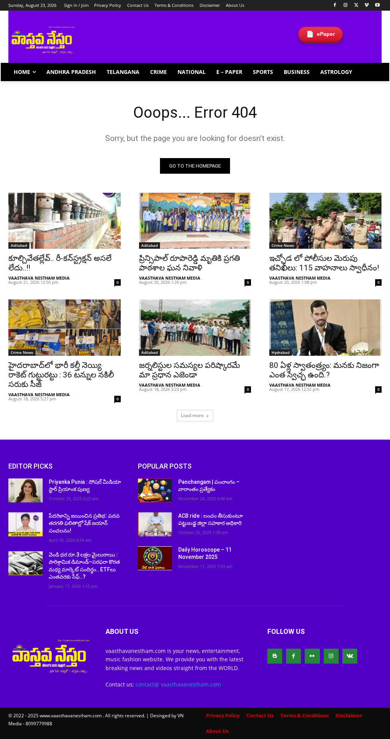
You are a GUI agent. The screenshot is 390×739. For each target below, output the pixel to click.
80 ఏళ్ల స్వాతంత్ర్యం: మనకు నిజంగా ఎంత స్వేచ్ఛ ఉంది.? (324, 370)
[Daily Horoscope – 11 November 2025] (155, 558)
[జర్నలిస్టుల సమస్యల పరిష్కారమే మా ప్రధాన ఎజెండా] (195, 327)
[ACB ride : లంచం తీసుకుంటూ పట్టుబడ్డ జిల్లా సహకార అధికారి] (155, 524)
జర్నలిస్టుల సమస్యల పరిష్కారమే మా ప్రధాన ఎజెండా (189, 370)
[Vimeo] (366, 5)
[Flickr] (312, 656)
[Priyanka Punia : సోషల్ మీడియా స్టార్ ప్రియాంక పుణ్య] (25, 490)
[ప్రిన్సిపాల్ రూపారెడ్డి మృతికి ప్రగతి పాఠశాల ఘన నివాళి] (195, 221)
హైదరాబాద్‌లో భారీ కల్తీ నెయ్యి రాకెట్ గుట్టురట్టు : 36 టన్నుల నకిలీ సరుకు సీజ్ (61, 375)
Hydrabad (280, 352)
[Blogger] (274, 656)
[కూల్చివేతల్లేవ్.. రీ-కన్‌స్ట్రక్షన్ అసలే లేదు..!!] (64, 221)
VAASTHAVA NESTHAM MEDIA (39, 278)
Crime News (283, 245)
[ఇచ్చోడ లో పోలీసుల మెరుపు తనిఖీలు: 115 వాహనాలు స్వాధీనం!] (325, 221)
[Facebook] (335, 5)
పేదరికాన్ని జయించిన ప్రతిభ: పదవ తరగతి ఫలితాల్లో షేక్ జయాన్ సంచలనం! (84, 523)
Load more (192, 415)
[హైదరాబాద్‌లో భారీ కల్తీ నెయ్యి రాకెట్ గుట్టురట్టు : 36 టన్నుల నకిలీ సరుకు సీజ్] (64, 327)
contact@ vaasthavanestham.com (178, 684)
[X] (356, 5)
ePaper (320, 34)
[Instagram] (345, 5)
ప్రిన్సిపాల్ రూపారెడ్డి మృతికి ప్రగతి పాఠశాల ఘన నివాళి (189, 263)
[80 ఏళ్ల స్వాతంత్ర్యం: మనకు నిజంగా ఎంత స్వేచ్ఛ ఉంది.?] (325, 327)
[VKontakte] (349, 656)
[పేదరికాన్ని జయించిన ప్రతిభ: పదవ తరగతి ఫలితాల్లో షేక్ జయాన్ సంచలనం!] (25, 524)
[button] (372, 72)
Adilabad (19, 245)
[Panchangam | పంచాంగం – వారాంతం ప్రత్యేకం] (155, 490)
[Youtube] (377, 5)
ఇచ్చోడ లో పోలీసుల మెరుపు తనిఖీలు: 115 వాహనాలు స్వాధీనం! (324, 263)
